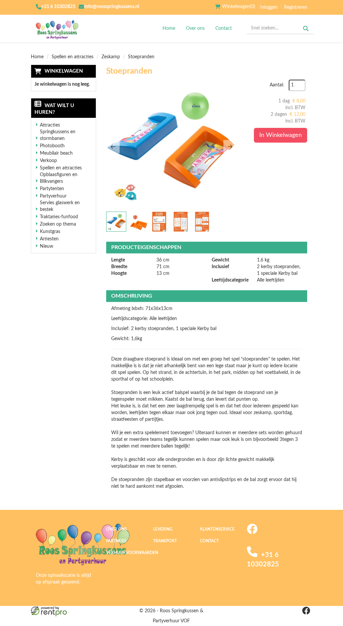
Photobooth (52, 146)
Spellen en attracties (72, 57)
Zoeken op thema (58, 224)
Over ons (195, 28)
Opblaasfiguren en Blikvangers (58, 178)
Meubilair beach (56, 153)
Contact (223, 28)
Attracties (50, 125)
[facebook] (252, 533)
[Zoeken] (306, 28)
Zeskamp (110, 57)
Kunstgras (50, 231)
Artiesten (49, 239)
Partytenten (52, 188)
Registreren (295, 7)
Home (168, 28)
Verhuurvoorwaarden (132, 553)
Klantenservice (217, 529)
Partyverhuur (53, 196)
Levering (163, 529)
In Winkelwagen (280, 135)
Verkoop (48, 160)
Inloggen (269, 7)
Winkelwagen (64, 71)
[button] (113, 146)
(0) (238, 6)
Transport (165, 541)
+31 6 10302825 (58, 6)
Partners (116, 541)
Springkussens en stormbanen (57, 135)
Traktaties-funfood (59, 217)
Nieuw (46, 246)
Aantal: (277, 85)
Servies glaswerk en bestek (60, 206)
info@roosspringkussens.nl (111, 6)
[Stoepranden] (171, 145)
